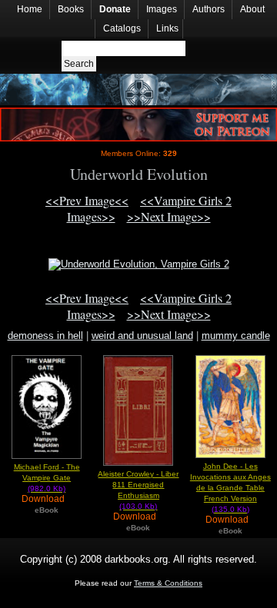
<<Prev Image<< (86, 200)
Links (167, 28)
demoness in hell (45, 335)
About (252, 9)
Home (29, 9)
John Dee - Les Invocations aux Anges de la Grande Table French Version (230, 487)
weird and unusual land (142, 335)
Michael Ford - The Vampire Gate (47, 478)
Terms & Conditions (168, 583)
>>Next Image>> (169, 216)
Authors (208, 9)
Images (161, 9)
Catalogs (122, 28)
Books (71, 9)
